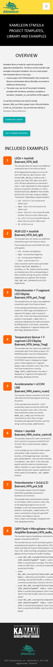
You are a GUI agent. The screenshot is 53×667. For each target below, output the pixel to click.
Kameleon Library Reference (14, 111)
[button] (46, 6)
